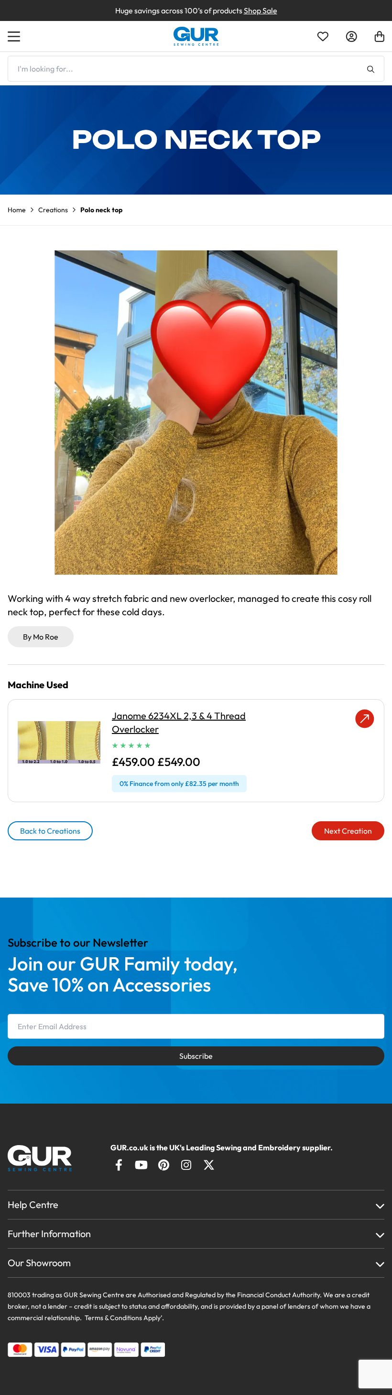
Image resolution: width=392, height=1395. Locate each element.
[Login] (351, 36)
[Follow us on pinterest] (163, 1165)
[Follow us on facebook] (118, 1165)
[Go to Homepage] (48, 1158)
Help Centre (33, 1204)
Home (17, 210)
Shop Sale (260, 10)
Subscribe (196, 1056)
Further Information (49, 1234)
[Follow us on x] (208, 1165)
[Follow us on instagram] (186, 1165)
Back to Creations (50, 831)
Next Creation (348, 831)
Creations (53, 210)
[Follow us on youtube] (141, 1165)
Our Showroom (39, 1263)
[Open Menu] (15, 36)
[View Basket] (379, 36)
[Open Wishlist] (322, 36)
